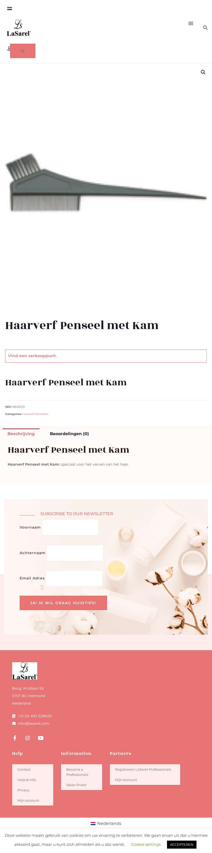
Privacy (23, 790)
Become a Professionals (77, 772)
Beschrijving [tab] (21, 433)
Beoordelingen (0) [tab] (69, 433)
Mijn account (28, 800)
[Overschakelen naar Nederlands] (9, 8)
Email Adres (32, 578)
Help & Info (26, 780)
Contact (24, 769)
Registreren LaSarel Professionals (143, 769)
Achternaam (33, 553)
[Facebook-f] (14, 738)
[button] (191, 23)
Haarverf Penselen (35, 414)
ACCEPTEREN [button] (181, 844)
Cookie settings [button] (146, 844)
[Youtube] (40, 738)
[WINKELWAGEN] (22, 51)
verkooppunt (42, 355)
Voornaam (30, 527)
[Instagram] (27, 738)
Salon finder (76, 785)
